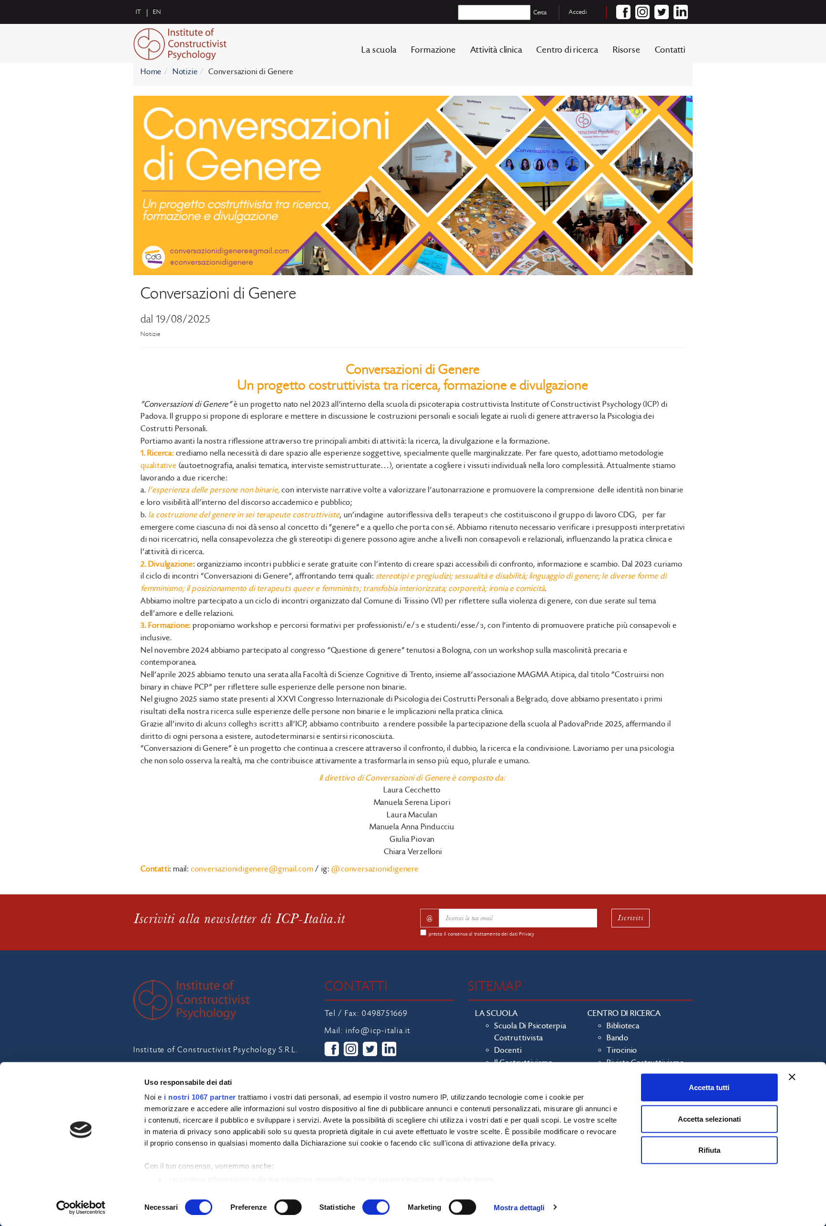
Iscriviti (630, 917)
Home (151, 72)
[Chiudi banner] (792, 1077)
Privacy (526, 934)
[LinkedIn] (681, 12)
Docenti (508, 1050)
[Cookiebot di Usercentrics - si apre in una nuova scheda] (81, 1207)
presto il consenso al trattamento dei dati (481, 934)
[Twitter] (661, 12)
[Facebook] (623, 12)
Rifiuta (709, 1150)
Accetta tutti (709, 1087)
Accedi (578, 12)
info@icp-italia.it (378, 1031)
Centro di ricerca (567, 50)
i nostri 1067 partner (200, 1097)
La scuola (378, 50)
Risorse (627, 50)
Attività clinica (496, 50)
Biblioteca (623, 1026)
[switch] (288, 1207)
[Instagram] (642, 12)
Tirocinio (622, 1050)
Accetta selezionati (709, 1119)
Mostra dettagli (519, 1207)
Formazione (433, 50)
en (157, 12)
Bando (618, 1038)
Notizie (185, 72)
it (138, 12)
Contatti (670, 50)
